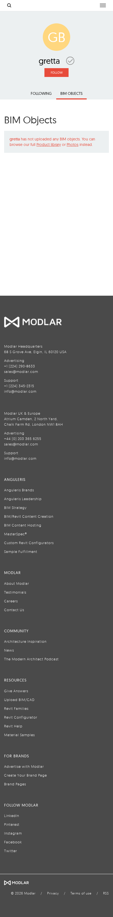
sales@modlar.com (21, 371)
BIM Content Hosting (22, 525)
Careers (11, 601)
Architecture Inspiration (25, 641)
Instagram (13, 833)
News (9, 650)
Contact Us (14, 610)
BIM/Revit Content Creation (28, 516)
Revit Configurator (20, 717)
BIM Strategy (15, 507)
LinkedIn (11, 815)
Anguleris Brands (19, 490)
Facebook (13, 842)
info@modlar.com (20, 391)
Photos (72, 144)
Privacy (53, 893)
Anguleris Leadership (23, 499)
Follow (57, 72)
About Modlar (16, 583)
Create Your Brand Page (25, 775)
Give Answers (16, 691)
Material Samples (19, 735)
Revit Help (13, 726)
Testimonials (15, 592)
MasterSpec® (15, 534)
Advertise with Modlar (24, 766)
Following (41, 93)
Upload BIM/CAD (19, 699)
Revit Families (16, 708)
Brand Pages (15, 784)
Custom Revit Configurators (29, 543)
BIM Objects (71, 93)
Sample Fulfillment (20, 551)
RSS (106, 893)
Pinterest (11, 824)
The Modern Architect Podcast (31, 659)
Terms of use (81, 893)
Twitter (10, 851)
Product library (48, 144)
